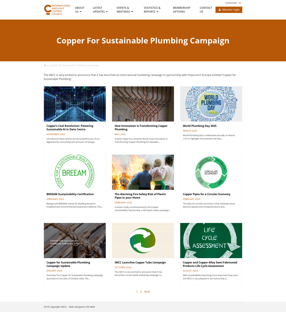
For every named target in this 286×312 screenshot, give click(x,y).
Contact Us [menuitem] (206, 9)
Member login (231, 9)
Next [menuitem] (147, 291)
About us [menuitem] (79, 9)
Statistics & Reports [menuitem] (152, 9)
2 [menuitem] (141, 291)
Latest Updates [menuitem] (99, 9)
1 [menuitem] (137, 291)
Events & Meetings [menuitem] (123, 9)
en (239, 3)
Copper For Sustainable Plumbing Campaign (74, 65)
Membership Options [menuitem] (181, 9)
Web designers (77, 306)
